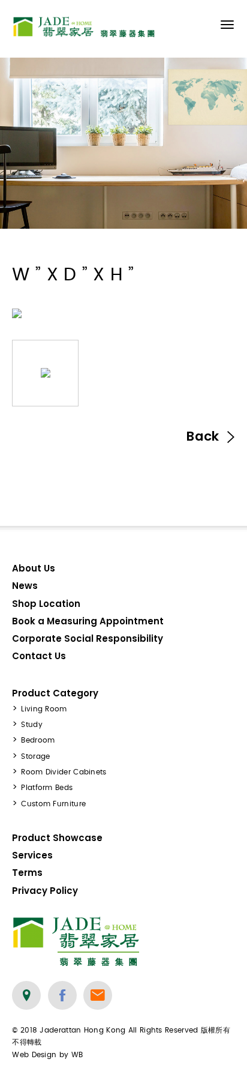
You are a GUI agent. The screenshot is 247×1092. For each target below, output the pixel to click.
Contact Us (39, 656)
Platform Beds (47, 787)
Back (204, 436)
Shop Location (46, 603)
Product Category (55, 693)
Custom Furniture (53, 803)
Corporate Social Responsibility (87, 638)
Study (32, 724)
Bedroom (38, 740)
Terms (27, 872)
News (25, 585)
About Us (33, 568)
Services (32, 855)
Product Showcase (57, 837)
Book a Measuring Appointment (88, 621)
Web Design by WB (47, 1054)
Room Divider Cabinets (63, 772)
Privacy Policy (45, 890)
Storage (35, 756)
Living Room (44, 709)
